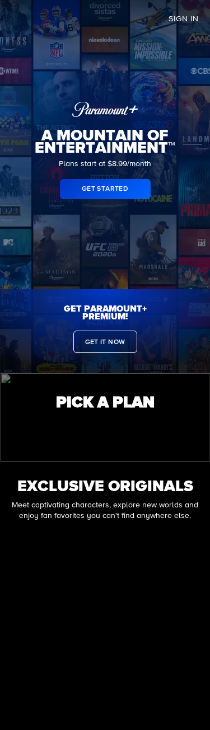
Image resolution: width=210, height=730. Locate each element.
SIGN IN (184, 19)
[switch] (105, 428)
